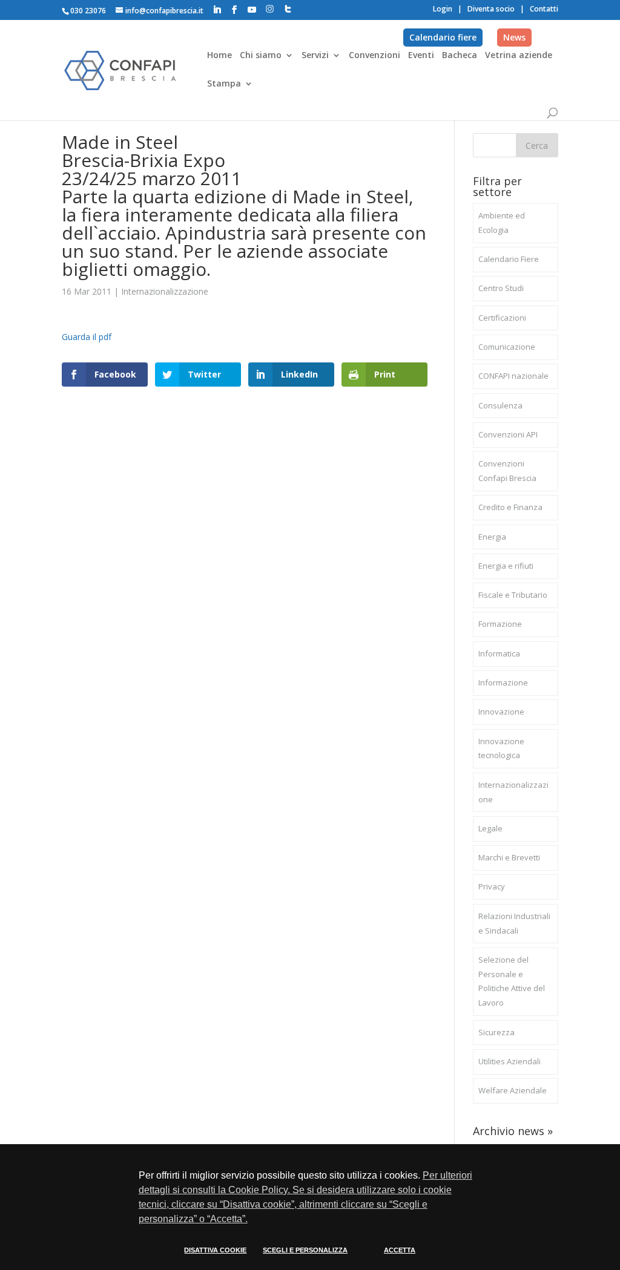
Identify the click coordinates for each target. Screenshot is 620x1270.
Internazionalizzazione (164, 291)
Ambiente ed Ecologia (501, 222)
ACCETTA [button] (399, 1250)
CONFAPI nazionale (513, 375)
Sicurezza (496, 1032)
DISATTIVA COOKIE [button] (215, 1250)
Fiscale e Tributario (512, 594)
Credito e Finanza (510, 507)
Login (442, 9)
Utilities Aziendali (509, 1061)
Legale (490, 828)
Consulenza (500, 405)
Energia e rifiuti (505, 565)
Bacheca (459, 56)
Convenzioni (374, 56)
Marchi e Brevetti (509, 857)
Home (219, 56)
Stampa (224, 84)
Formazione (500, 623)
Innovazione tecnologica (501, 748)
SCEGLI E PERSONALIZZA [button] (305, 1250)
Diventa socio (491, 9)
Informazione (503, 682)
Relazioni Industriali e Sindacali (514, 923)
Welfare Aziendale (512, 1090)
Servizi (315, 56)
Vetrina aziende (518, 56)
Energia (492, 536)
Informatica (499, 653)
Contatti (544, 9)
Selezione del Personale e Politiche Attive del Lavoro (511, 981)
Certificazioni (502, 317)
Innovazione (501, 711)
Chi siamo (261, 56)
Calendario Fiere (508, 259)
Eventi (421, 56)
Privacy (491, 886)
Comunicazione (506, 346)
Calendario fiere (443, 37)
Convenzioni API (508, 434)
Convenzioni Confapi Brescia (507, 470)
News (514, 37)
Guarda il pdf (86, 336)
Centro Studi (501, 288)
